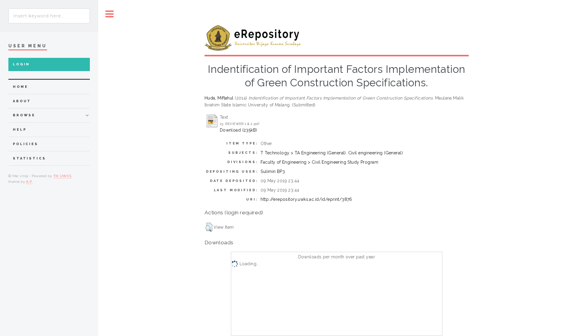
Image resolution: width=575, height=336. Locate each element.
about (22, 101)
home (20, 87)
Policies (25, 144)
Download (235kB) (238, 130)
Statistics (29, 158)
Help (19, 130)
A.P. (29, 182)
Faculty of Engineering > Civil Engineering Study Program (319, 162)
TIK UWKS (62, 176)
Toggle (109, 14)
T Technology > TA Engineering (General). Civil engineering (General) (332, 152)
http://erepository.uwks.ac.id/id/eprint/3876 (306, 199)
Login (21, 64)
